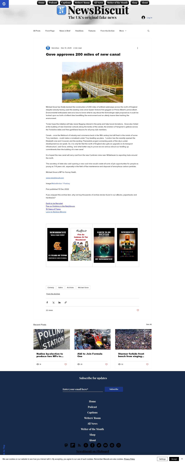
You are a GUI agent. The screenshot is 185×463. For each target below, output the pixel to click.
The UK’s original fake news (92, 17)
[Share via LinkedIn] (59, 302)
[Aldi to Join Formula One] (92, 339)
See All (149, 324)
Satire (60, 287)
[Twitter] (99, 445)
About (92, 440)
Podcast (92, 407)
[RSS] (79, 445)
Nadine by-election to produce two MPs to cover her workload (49, 355)
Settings (162, 459)
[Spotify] (112, 445)
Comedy (51, 287)
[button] (148, 31)
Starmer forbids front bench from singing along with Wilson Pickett (131, 355)
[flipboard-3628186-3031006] (72, 445)
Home (92, 401)
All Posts (36, 31)
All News (92, 423)
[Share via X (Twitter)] (53, 302)
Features (92, 31)
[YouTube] (105, 445)
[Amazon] (86, 445)
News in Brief (65, 31)
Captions (92, 412)
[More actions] (137, 47)
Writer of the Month (92, 429)
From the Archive (107, 31)
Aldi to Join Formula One (89, 355)
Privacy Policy (129, 459)
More (121, 31)
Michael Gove (83, 287)
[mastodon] (66, 445)
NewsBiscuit (98, 9)
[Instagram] (118, 445)
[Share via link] (65, 302)
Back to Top (4, 452)
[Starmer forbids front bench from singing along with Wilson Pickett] (133, 339)
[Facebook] (92, 445)
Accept (174, 459)
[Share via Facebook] (47, 302)
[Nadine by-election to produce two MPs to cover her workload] (51, 339)
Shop (92, 434)
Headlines (79, 31)
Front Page (49, 31)
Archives (70, 287)
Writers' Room (92, 418)
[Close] (181, 459)
